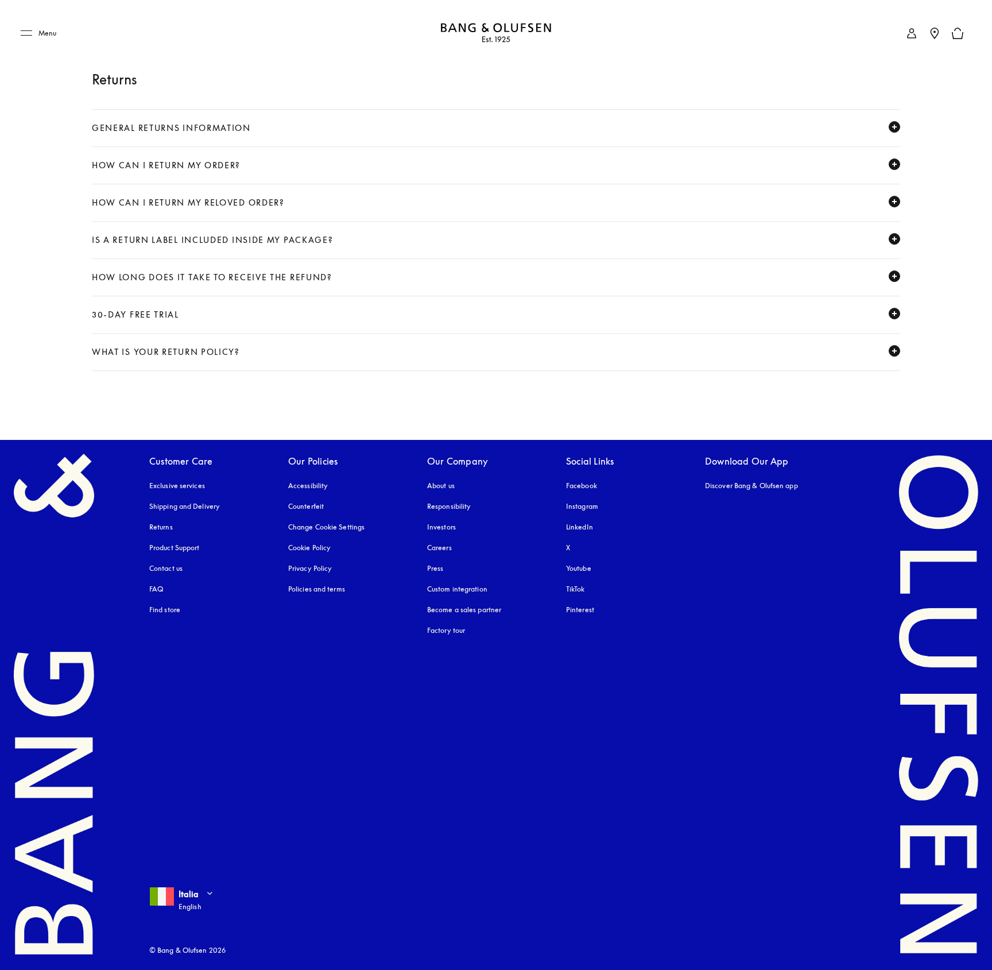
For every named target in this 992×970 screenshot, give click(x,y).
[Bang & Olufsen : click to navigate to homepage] (496, 33)
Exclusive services (177, 485)
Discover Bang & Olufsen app (751, 485)
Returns (161, 527)
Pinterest (580, 609)
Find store (164, 609)
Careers (439, 547)
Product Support (174, 547)
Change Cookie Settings (326, 527)
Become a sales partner (464, 609)
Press (435, 568)
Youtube (578, 568)
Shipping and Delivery (184, 506)
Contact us (166, 568)
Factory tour (446, 630)
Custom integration (457, 589)
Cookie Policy (309, 547)
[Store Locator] (934, 33)
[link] (911, 33)
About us (441, 485)
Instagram (582, 506)
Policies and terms (316, 589)
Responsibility (449, 506)
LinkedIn (579, 527)
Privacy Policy (310, 568)
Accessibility (308, 485)
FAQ (156, 589)
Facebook (581, 485)
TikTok (575, 589)
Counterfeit (306, 506)
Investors (441, 527)
